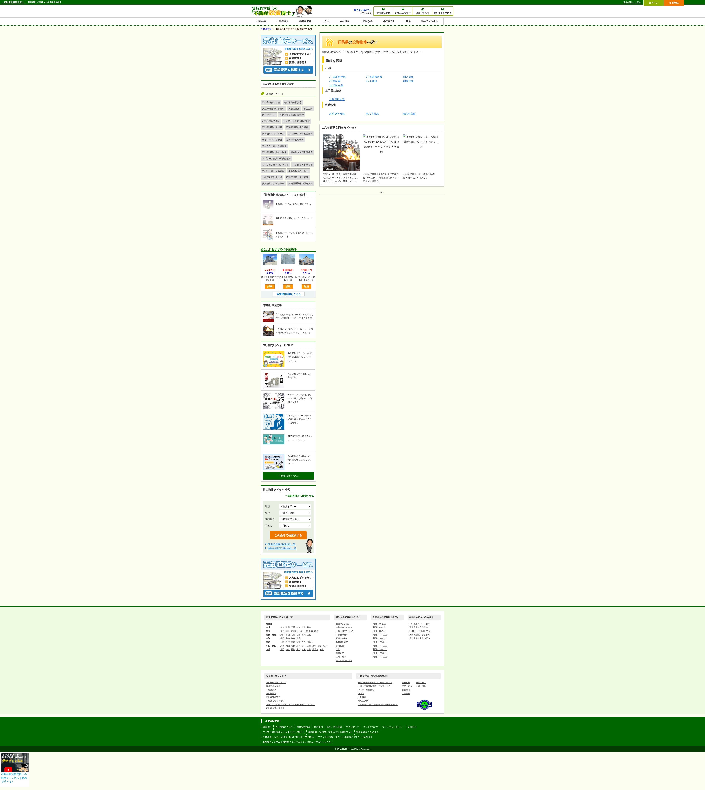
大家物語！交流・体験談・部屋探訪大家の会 (378, 704)
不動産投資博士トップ (276, 682)
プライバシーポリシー (393, 727)
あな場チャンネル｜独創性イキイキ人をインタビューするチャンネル (297, 742)
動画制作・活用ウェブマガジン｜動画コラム (330, 732)
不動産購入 (283, 21)
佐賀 (288, 649)
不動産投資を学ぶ (288, 475)
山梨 (309, 635)
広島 (298, 646)
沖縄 (322, 649)
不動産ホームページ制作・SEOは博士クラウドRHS (288, 737)
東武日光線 (372, 113)
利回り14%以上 (380, 649)
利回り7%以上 (379, 624)
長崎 (293, 649)
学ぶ (408, 21)
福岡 (282, 649)
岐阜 (293, 638)
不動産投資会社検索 (275, 701)
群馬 (316, 631)
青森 (282, 627)
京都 (293, 642)
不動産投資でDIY (270, 121)
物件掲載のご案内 (632, 2)
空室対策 (406, 682)
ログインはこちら (363, 10)
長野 (304, 635)
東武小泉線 (409, 113)
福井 (298, 635)
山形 (304, 627)
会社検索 (345, 21)
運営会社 (267, 727)
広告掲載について (284, 727)
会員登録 (674, 2)
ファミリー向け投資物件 (274, 146)
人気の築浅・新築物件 (419, 635)
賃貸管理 (406, 690)
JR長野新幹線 (374, 76)
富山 (288, 635)
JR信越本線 (336, 85)
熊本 (298, 649)
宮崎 (309, 649)
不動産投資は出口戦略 (297, 127)
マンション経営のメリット (275, 165)
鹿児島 (315, 649)
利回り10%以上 (380, 635)
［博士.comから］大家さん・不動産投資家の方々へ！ (290, 704)
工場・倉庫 (341, 657)
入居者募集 (293, 108)
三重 (298, 638)
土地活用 (406, 693)
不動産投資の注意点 (275, 708)
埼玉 (288, 631)
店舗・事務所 (342, 638)
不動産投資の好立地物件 (274, 152)
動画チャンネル (429, 21)
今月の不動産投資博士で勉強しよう (374, 686)
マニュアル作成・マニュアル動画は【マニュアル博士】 (345, 737)
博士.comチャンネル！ (367, 732)
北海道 (269, 624)
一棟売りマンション (345, 631)
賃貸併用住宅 (342, 642)
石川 (293, 635)
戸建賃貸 (340, 646)
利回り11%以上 (380, 638)
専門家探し (389, 21)
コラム (325, 21)
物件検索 (261, 21)
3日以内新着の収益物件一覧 (281, 544)
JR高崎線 (335, 81)
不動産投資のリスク (298, 171)
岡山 (288, 646)
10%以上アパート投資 (419, 624)
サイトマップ (352, 727)
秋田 (288, 627)
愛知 (288, 638)
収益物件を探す (273, 686)
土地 (338, 649)
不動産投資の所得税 (272, 127)
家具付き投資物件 (295, 140)
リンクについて (370, 727)
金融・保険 (421, 686)
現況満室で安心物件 (418, 627)
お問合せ (412, 727)
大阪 (282, 642)
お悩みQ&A (366, 21)
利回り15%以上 (380, 653)
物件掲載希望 (303, 727)
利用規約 (318, 727)
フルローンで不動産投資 (300, 133)
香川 (309, 646)
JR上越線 (371, 81)
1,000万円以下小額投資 (420, 631)
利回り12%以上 (380, 642)
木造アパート (268, 115)
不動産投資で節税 (271, 102)
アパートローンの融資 (273, 171)
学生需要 (308, 108)
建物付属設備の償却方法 (300, 183)
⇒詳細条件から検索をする (299, 495)
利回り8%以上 (379, 627)
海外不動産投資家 (293, 102)
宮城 (298, 627)
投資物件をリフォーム (273, 133)
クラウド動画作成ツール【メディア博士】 (284, 732)
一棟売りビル (342, 635)
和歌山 (310, 642)
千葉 (300, 631)
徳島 (314, 646)
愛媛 (320, 646)
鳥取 (282, 646)
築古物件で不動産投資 (302, 152)
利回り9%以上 (379, 631)
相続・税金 (421, 682)
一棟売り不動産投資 (272, 177)
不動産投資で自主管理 (297, 177)
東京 (282, 631)
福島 (309, 627)
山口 (304, 646)
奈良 (304, 642)
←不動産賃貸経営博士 (13, 2)
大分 (304, 649)
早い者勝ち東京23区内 (419, 638)
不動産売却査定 (273, 697)
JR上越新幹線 (337, 76)
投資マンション (343, 624)
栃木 (311, 631)
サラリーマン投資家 (272, 140)
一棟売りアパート (344, 627)
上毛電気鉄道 (337, 99)
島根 (293, 646)
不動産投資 (266, 29)
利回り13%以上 (380, 646)
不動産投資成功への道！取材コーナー (375, 682)
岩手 (293, 627)
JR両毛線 (408, 81)
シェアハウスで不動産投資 (296, 121)
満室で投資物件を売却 (273, 108)
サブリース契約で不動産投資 (276, 158)
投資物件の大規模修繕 (273, 183)
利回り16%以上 (380, 657)
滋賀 (298, 642)
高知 (325, 646)
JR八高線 (408, 76)
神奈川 (294, 631)
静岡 (282, 638)
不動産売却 (305, 21)
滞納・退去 (407, 686)
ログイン (653, 2)
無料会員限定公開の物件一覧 (282, 548)
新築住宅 (340, 653)
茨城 (306, 631)
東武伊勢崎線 (337, 113)
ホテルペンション (344, 660)
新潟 (282, 635)
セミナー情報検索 (366, 690)
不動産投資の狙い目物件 (292, 115)
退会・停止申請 (334, 727)
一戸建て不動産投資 (303, 165)
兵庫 (288, 642)
